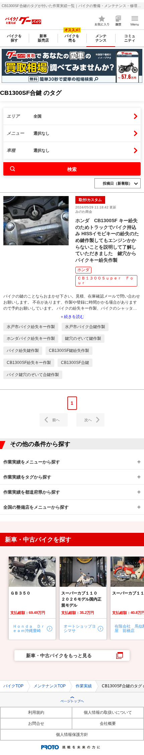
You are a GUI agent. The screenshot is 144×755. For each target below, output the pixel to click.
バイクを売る (72, 38)
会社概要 (108, 723)
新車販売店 (43, 38)
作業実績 (84, 686)
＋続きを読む (72, 317)
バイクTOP (13, 686)
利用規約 (36, 712)
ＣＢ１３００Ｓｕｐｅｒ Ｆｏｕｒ (105, 280)
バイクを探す (14, 38)
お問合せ (36, 723)
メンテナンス (100, 38)
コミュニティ (129, 38)
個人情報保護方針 (72, 734)
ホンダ (83, 269)
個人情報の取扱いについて (108, 712)
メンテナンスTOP (49, 686)
